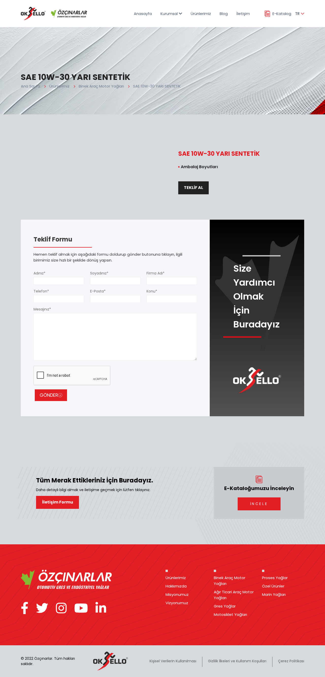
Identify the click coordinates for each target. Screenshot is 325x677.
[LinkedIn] (100, 608)
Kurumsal (169, 13)
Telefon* (41, 291)
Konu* (152, 291)
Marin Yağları (274, 594)
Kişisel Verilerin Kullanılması (173, 661)
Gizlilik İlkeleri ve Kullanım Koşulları (237, 661)
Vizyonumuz (177, 602)
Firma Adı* (156, 273)
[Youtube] (81, 608)
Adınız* (39, 273)
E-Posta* (98, 291)
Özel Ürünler (273, 586)
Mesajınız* (42, 309)
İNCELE (259, 503)
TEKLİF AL (193, 187)
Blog (224, 13)
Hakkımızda (176, 586)
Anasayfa (143, 13)
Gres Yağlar (225, 606)
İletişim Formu (57, 502)
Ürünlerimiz (201, 13)
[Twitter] (42, 608)
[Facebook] (24, 608)
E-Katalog (281, 13)
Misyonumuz (177, 594)
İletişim (243, 13)
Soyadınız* (99, 273)
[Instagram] (61, 608)
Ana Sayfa (30, 86)
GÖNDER (49, 395)
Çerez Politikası (291, 661)
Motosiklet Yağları (230, 614)
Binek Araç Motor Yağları (101, 86)
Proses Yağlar (275, 577)
